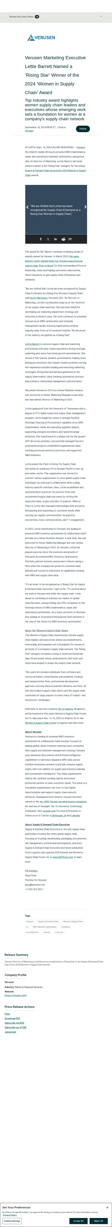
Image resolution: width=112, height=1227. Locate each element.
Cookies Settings (12, 1221)
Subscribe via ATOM (15, 1027)
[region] (56, 1215)
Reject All (98, 1221)
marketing (66, 927)
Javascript (10, 1032)
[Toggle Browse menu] (101, 16)
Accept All (78, 1221)
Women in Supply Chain (73, 921)
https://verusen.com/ (16, 995)
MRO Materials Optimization (44, 927)
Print (7, 1014)
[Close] (107, 1207)
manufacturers (32, 932)
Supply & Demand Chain (48, 921)
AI (27, 927)
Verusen (29, 130)
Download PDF (12, 1018)
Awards (47, 932)
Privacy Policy (9, 1215)
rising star (59, 932)
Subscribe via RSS (14, 1023)
